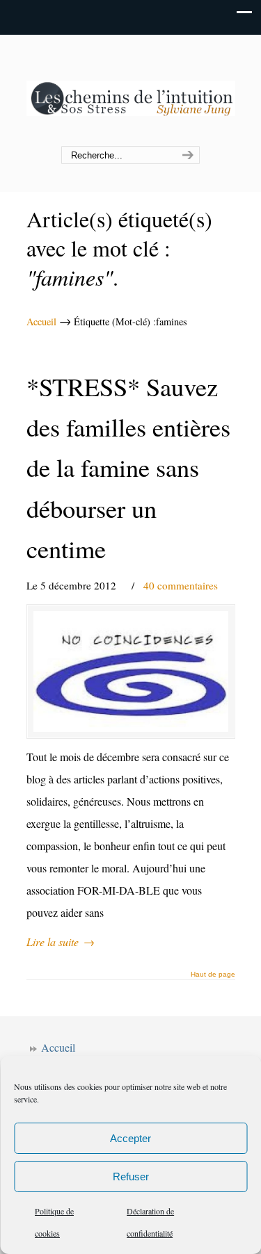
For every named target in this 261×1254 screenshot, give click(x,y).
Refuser (131, 1176)
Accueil (41, 321)
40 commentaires (180, 585)
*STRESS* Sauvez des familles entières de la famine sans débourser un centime (128, 468)
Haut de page (213, 974)
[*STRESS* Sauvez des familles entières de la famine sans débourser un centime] (130, 671)
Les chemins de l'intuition (130, 91)
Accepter (130, 1138)
